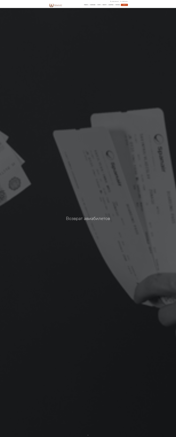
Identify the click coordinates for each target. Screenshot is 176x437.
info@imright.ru (125, 1)
